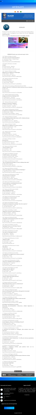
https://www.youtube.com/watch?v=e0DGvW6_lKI (12, 222)
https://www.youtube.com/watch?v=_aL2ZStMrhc (12, 326)
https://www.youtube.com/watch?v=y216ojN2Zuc (12, 136)
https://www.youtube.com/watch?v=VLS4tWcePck (12, 250)
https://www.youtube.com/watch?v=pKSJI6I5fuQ (11, 83)
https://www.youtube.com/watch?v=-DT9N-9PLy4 (12, 166)
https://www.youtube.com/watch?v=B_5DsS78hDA (12, 114)
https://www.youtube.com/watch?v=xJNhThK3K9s (12, 194)
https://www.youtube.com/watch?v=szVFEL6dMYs (12, 92)
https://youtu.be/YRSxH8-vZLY (8, 243)
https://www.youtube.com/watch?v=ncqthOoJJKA (12, 265)
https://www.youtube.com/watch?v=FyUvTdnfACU (12, 100)
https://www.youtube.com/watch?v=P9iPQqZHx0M (12, 107)
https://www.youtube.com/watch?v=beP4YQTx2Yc (12, 295)
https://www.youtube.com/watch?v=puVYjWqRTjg (12, 258)
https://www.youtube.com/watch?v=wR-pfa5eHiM (12, 144)
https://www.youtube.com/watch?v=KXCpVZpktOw (12, 159)
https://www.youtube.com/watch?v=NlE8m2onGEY (12, 236)
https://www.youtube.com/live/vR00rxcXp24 (11, 69)
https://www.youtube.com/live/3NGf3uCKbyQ (11, 61)
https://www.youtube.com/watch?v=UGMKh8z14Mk (12, 311)
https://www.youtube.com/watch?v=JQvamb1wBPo (12, 334)
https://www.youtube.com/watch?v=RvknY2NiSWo (12, 187)
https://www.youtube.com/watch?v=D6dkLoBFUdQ (12, 352)
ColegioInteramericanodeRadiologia (10, 400)
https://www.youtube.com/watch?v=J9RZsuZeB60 (12, 228)
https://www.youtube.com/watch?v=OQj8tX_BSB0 (12, 287)
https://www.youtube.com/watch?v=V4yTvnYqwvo (12, 280)
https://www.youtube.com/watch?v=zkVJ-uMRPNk (12, 302)
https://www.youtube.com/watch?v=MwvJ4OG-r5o (12, 172)
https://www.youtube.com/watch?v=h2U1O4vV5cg (12, 207)
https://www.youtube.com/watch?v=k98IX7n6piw (12, 76)
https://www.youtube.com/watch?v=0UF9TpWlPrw (12, 179)
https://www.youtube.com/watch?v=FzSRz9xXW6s (12, 343)
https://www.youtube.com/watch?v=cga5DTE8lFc (12, 366)
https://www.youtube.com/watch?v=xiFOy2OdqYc (12, 129)
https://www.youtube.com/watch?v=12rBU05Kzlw (11, 359)
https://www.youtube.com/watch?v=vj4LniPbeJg (11, 273)
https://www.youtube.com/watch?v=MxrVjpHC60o (12, 200)
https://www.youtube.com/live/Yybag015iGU (11, 122)
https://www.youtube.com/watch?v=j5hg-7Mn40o (12, 318)
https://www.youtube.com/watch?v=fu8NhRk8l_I (11, 151)
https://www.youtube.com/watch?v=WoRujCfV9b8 (12, 215)
